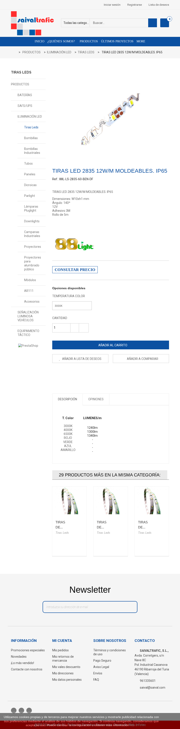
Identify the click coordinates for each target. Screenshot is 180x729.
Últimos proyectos (117, 41)
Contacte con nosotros (26, 669)
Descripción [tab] (67, 399)
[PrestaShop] (28, 345)
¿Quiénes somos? (61, 41)
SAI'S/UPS (25, 106)
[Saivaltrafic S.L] (35, 23)
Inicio (39, 41)
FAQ (96, 679)
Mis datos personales (67, 679)
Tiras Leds (31, 127)
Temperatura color (69, 296)
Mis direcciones (63, 673)
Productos (88, 41)
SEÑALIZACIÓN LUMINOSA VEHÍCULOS (28, 316)
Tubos (28, 163)
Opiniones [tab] (96, 399)
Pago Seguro (102, 660)
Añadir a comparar (142, 359)
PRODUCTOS (20, 84)
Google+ (75, 373)
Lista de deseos (159, 4)
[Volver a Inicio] (15, 52)
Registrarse (134, 4)
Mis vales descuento (66, 667)
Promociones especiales (28, 650)
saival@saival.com (152, 687)
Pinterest (84, 373)
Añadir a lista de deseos (81, 359)
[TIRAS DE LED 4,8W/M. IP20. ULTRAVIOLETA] (152, 501)
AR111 (29, 291)
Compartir (65, 373)
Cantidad (59, 318)
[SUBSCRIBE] (129, 608)
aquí (133, 725)
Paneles (29, 174)
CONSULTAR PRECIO (75, 270)
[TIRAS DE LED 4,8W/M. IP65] (69, 501)
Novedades (19, 656)
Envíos (97, 673)
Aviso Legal (101, 667)
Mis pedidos (60, 650)
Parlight (29, 196)
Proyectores (32, 246)
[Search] (152, 22)
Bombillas (31, 138)
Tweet (55, 373)
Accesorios (32, 301)
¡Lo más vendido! (22, 663)
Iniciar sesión (112, 4)
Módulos (30, 280)
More (141, 41)
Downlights (32, 221)
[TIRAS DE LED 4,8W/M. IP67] (111, 501)
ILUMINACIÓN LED (30, 116)
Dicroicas (30, 185)
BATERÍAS (25, 95)
